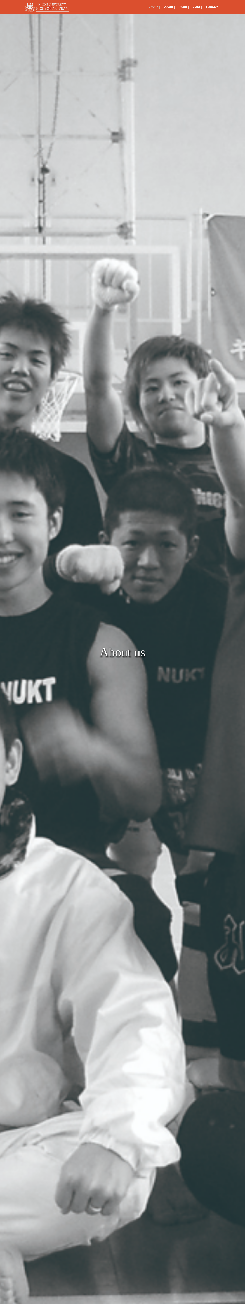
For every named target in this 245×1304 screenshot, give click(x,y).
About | (169, 7)
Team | (184, 7)
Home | (154, 7)
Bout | (197, 7)
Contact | (212, 7)
